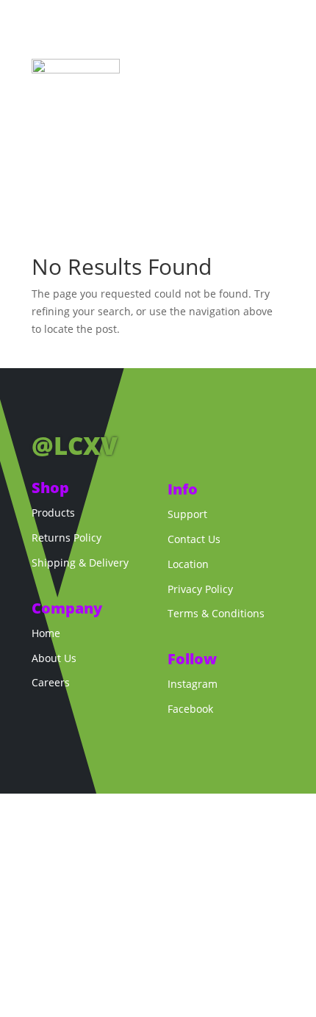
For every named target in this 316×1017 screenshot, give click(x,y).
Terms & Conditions (216, 613)
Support (187, 514)
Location (188, 564)
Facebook (190, 709)
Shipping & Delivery (80, 562)
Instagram (193, 684)
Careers (51, 682)
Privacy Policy (200, 589)
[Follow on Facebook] (43, 408)
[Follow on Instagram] (73, 408)
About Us (54, 658)
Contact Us (194, 539)
